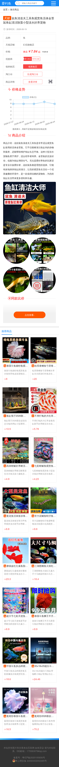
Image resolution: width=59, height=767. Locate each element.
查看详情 (32, 81)
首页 (5, 9)
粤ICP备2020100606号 (33, 757)
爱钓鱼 (6, 3)
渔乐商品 (14, 9)
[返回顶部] (52, 687)
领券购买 (32, 66)
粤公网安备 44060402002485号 (31, 760)
